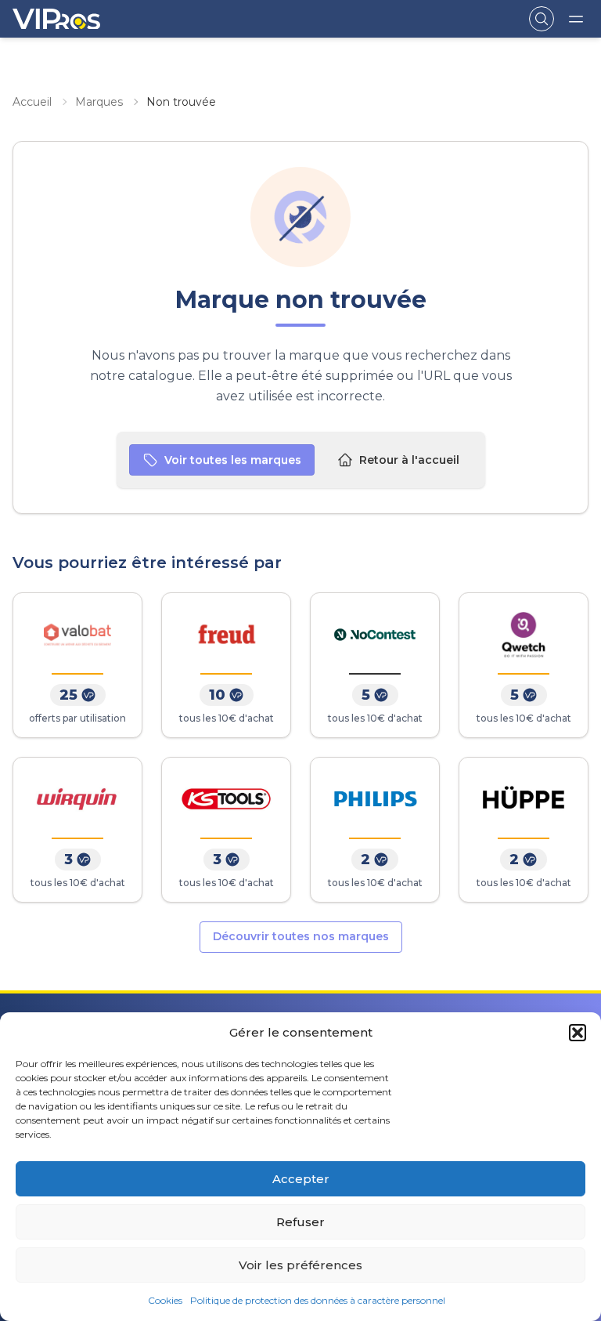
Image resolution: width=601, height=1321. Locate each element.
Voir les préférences (300, 1265)
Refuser (300, 1221)
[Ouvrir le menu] (575, 18)
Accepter (300, 1178)
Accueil (32, 102)
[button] (577, 1033)
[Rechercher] (541, 18)
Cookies (165, 1300)
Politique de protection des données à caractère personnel (317, 1300)
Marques (99, 102)
